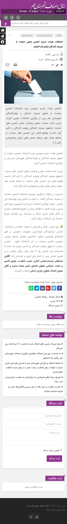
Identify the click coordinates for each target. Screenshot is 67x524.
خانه (59, 35)
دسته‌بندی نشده (44, 35)
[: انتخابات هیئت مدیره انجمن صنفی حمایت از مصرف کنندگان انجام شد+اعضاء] (7, 65)
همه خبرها (27, 35)
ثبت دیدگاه (54, 458)
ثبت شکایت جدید (33, 487)
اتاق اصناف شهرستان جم (38, 505)
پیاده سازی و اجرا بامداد (55, 509)
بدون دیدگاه (54, 305)
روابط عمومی (41, 297)
